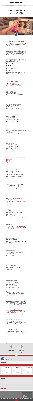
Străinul (7, 162)
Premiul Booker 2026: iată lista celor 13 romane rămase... (29, 367)
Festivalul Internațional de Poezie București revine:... (7, 367)
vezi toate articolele (3, 362)
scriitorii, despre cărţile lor (11, 5)
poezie (22, 5)
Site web (23, 384)
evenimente (16, 5)
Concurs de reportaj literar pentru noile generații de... (18, 371)
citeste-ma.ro (7, 368)
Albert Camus (20, 319)
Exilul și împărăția (9, 159)
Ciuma (7, 161)
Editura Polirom (12, 341)
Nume (2, 384)
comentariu (3, 378)
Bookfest (8, 341)
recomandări (19, 5)
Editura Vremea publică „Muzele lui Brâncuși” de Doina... (18, 367)
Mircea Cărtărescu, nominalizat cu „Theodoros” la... (28, 371)
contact (25, 5)
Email (12, 384)
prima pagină (6, 5)
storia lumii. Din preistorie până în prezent (13, 306)
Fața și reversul (8, 160)
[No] (31, 399)
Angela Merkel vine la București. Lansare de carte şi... (7, 371)
